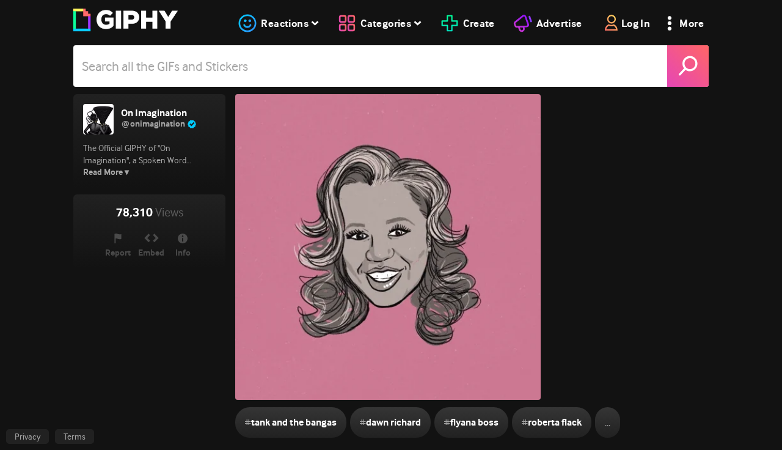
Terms (75, 436)
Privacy (27, 436)
